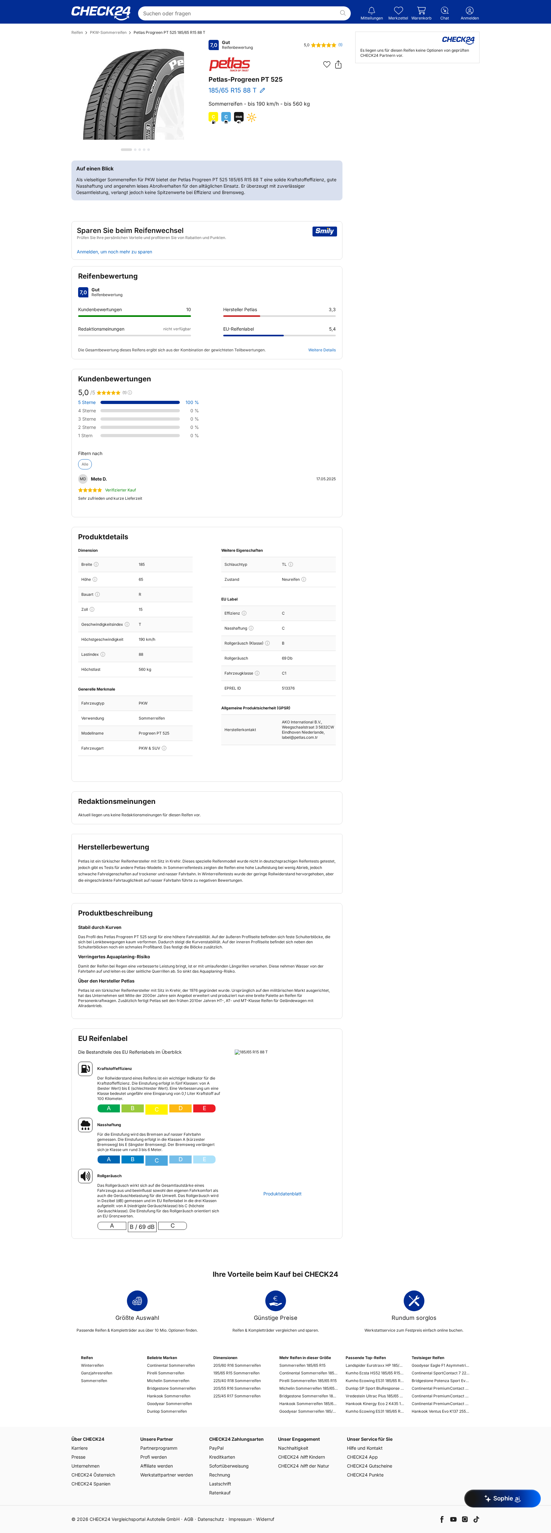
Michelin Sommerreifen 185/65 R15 (308, 1388)
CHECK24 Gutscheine (369, 1466)
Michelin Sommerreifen (168, 1380)
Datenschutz (211, 1519)
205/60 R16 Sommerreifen (237, 1365)
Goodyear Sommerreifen (169, 1403)
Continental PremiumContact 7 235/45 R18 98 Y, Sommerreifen (441, 1403)
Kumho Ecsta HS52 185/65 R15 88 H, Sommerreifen (375, 1373)
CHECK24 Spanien (90, 1483)
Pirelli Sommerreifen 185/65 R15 (308, 1380)
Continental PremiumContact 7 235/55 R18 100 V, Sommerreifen (441, 1396)
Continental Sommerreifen (171, 1365)
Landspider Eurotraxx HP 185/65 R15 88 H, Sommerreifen (375, 1365)
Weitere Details (322, 350)
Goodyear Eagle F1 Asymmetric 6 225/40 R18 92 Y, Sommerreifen (441, 1365)
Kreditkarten (222, 1457)
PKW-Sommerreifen (108, 32)
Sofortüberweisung (229, 1466)
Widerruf (265, 1519)
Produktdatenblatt (282, 1193)
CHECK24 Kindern (301, 1457)
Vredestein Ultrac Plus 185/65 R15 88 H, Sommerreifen (375, 1396)
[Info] (96, 564)
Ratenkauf (220, 1492)
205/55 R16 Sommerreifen (237, 1388)
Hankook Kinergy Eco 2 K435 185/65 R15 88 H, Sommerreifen (375, 1403)
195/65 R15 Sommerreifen (236, 1373)
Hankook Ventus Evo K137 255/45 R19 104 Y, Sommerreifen (441, 1411)
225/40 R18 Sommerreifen (237, 1380)
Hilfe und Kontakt (365, 1448)
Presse (78, 1457)
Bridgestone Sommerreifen (171, 1388)
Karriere (79, 1448)
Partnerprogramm (158, 1448)
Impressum (240, 1519)
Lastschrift (220, 1483)
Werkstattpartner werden (166, 1474)
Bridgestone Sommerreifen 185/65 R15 (308, 1396)
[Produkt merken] (327, 64)
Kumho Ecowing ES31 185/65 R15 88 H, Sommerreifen (375, 1411)
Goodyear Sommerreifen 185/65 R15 (308, 1411)
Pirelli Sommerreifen (165, 1373)
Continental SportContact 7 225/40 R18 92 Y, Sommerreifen (441, 1373)
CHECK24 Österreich (93, 1474)
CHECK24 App (362, 1457)
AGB (188, 1519)
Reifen (77, 32)
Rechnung (219, 1474)
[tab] (126, 149)
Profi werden (153, 1457)
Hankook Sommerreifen (168, 1396)
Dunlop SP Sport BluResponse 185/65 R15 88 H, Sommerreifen (375, 1388)
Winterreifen (92, 1365)
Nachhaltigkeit (293, 1448)
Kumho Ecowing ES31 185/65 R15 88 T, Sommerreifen (375, 1380)
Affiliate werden (156, 1466)
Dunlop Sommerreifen (167, 1411)
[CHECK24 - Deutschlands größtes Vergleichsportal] (100, 13)
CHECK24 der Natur (303, 1466)
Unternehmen (85, 1466)
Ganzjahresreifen (96, 1373)
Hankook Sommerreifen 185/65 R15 (308, 1403)
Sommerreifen (94, 1380)
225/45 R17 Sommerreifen (237, 1396)
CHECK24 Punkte (365, 1474)
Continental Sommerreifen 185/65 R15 (308, 1373)
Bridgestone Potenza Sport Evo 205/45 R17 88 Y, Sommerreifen (441, 1380)
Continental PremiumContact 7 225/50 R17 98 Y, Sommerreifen (441, 1388)
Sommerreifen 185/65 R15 (302, 1365)
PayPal (216, 1448)
